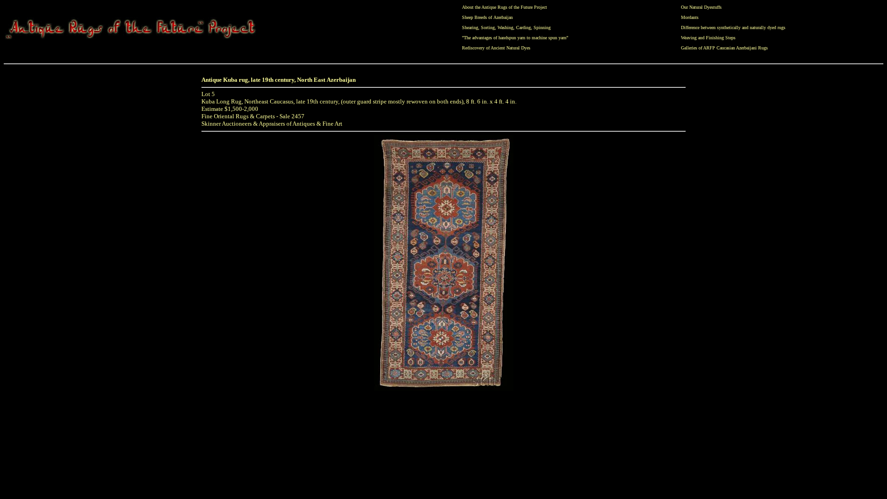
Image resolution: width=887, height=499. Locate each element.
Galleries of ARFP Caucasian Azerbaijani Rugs (724, 47)
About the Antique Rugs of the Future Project (504, 7)
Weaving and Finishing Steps (708, 37)
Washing (505, 27)
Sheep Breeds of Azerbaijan (487, 17)
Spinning (542, 27)
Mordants (690, 17)
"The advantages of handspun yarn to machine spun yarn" (515, 37)
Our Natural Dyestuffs (701, 7)
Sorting (488, 27)
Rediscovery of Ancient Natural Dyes (496, 47)
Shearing (470, 27)
